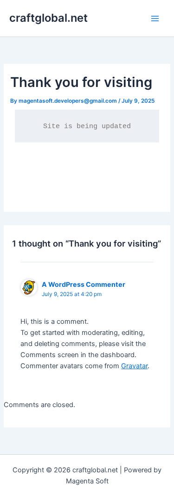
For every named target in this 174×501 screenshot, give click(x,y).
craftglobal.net (48, 18)
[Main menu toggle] (155, 18)
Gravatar (134, 366)
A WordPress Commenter (83, 284)
